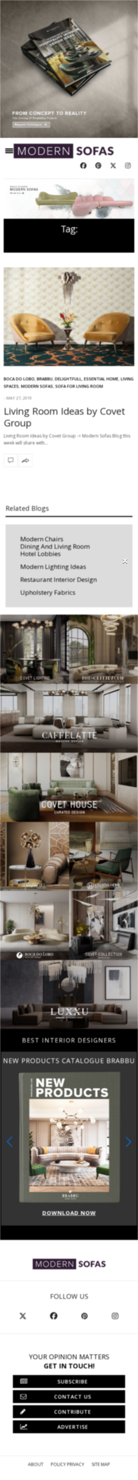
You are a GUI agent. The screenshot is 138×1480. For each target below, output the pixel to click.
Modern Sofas (37, 386)
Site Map (101, 1464)
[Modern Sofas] (63, 151)
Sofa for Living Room (79, 386)
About (35, 1464)
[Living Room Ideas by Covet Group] (69, 316)
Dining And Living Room (55, 546)
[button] (128, 1142)
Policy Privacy (67, 1464)
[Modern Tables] (69, 1263)
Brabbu (45, 379)
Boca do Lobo (19, 379)
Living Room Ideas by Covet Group (64, 416)
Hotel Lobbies (40, 553)
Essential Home (101, 379)
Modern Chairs (41, 539)
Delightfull (68, 379)
